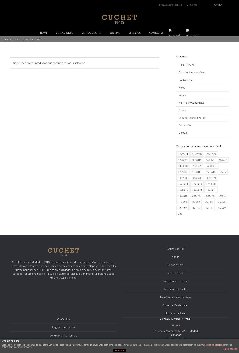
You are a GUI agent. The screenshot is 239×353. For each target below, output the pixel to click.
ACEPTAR (119, 350)
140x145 (195, 207)
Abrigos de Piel (175, 248)
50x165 (222, 195)
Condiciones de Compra (63, 335)
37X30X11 (211, 183)
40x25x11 (211, 189)
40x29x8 (182, 195)
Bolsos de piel (175, 265)
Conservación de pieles (175, 305)
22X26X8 (182, 160)
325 (180, 213)
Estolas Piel (184, 125)
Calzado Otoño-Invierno (191, 117)
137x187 (182, 207)
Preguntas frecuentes (63, 327)
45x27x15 (210, 195)
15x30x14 (183, 154)
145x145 (208, 207)
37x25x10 (197, 183)
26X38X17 (212, 166)
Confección (63, 319)
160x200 (221, 207)
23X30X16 (196, 160)
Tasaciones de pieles (175, 289)
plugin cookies (230, 349)
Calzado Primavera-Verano (193, 72)
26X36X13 (197, 166)
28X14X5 (182, 172)
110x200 (182, 201)
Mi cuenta (192, 4)
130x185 (221, 201)
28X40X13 (196, 172)
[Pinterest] (56, 4)
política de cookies (213, 345)
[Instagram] (50, 4)
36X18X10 (211, 177)
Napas (182, 95)
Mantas (182, 133)
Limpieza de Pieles (175, 313)
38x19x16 (183, 189)
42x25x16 (196, 195)
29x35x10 (210, 172)
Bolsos (182, 110)
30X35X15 (183, 177)
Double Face (185, 80)
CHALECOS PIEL (187, 65)
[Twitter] (45, 4)
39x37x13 (197, 189)
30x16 (223, 172)
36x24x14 (183, 183)
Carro (218, 4)
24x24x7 (223, 160)
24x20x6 (210, 160)
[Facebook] (40, 4)
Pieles (181, 87)
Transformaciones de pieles (175, 297)
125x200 (195, 201)
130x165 (208, 201)
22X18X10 (211, 154)
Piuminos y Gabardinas (191, 102)
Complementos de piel (176, 281)
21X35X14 (197, 154)
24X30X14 (183, 166)
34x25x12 (197, 177)
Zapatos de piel (176, 273)
